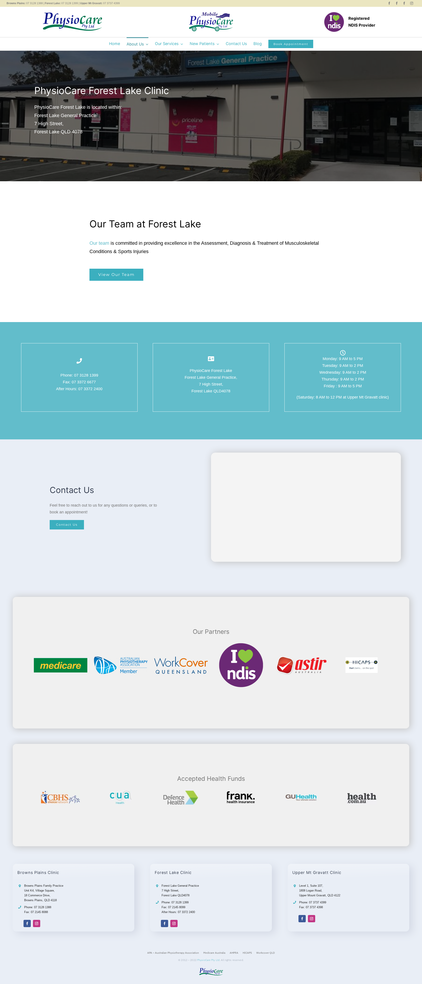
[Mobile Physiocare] (211, 14)
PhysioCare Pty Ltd (208, 960)
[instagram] (411, 3)
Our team (99, 243)
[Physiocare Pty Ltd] (72, 13)
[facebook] (389, 3)
